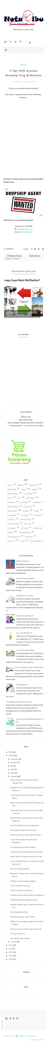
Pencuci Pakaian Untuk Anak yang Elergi (25, 929)
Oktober (14, 762)
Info (19, 498)
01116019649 (26, 232)
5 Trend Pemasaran (17, 934)
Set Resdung (37, 528)
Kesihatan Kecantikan (24, 595)
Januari (13, 942)
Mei (12, 766)
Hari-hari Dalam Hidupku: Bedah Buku (29, 667)
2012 (11, 949)
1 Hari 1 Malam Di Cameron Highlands (24, 825)
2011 (11, 952)
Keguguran (30, 498)
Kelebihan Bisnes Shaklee (20, 313)
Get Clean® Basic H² (24, 633)
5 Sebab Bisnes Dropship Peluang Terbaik (26, 852)
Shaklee (10, 532)
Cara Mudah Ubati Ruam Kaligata (23, 847)
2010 (11, 955)
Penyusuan (28, 507)
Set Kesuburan (25, 520)
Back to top (36, 1040)
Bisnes (23, 64)
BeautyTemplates (28, 1036)
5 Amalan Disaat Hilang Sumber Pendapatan (27, 895)
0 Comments (9, 249)
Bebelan (20, 485)
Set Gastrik (37, 515)
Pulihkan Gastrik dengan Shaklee (23, 881)
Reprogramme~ (22, 684)
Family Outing (12, 494)
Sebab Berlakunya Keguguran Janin (24, 900)
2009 (11, 959)
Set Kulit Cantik (13, 524)
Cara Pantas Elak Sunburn (20, 938)
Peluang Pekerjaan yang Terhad (22, 917)
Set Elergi (24, 515)
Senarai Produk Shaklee (25, 578)
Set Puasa (24, 528)
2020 (11, 752)
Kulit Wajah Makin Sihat (19, 912)
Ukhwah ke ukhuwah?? (25, 616)
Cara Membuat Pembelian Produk (19, 702)
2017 (11, 945)
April (12, 769)
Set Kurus (27, 524)
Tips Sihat (10, 541)
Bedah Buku (33, 485)
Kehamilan (11, 502)
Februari (14, 776)
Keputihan (24, 502)
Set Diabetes (11, 515)
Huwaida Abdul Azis (25, 229)
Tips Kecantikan (24, 532)
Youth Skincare (35, 541)
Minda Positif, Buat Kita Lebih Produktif (25, 835)
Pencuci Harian (12, 507)
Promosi (26, 511)
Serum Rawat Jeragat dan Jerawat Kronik (26, 856)
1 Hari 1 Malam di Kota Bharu (21, 890)
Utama (22, 541)
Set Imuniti (11, 520)
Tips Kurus (28, 537)
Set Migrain (11, 528)
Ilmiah (9, 498)
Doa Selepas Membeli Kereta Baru (23, 830)
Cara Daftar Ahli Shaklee (25, 650)
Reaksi (36, 511)
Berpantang (11, 489)
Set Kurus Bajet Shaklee (19, 869)
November (15, 759)
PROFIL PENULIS (23, 561)
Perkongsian (12, 511)
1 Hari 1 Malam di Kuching (20, 886)
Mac (12, 773)
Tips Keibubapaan (13, 537)
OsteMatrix (37, 502)
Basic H (9, 485)
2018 (11, 755)
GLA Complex (28, 494)
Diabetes (35, 489)
